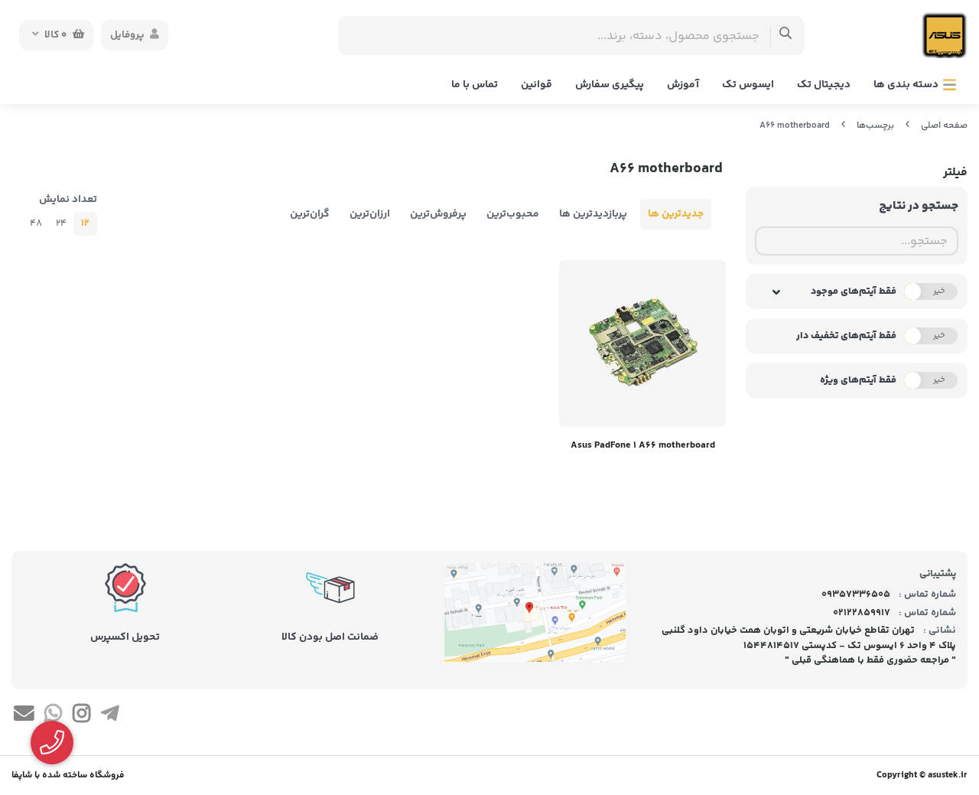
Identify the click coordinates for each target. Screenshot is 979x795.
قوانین (536, 85)
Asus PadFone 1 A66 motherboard (643, 445)
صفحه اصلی (944, 126)
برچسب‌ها (875, 126)
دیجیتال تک (824, 85)
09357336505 (855, 594)
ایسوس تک (748, 85)
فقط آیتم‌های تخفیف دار (846, 336)
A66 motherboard (794, 126)
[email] (24, 716)
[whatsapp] (52, 716)
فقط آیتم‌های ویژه (858, 380)
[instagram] (81, 716)
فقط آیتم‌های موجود (853, 291)
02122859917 (861, 613)
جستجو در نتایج (918, 206)
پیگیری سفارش (609, 85)
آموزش (683, 85)
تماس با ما (474, 85)
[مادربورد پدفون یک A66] (642, 343)
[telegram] (109, 716)
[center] (786, 35)
